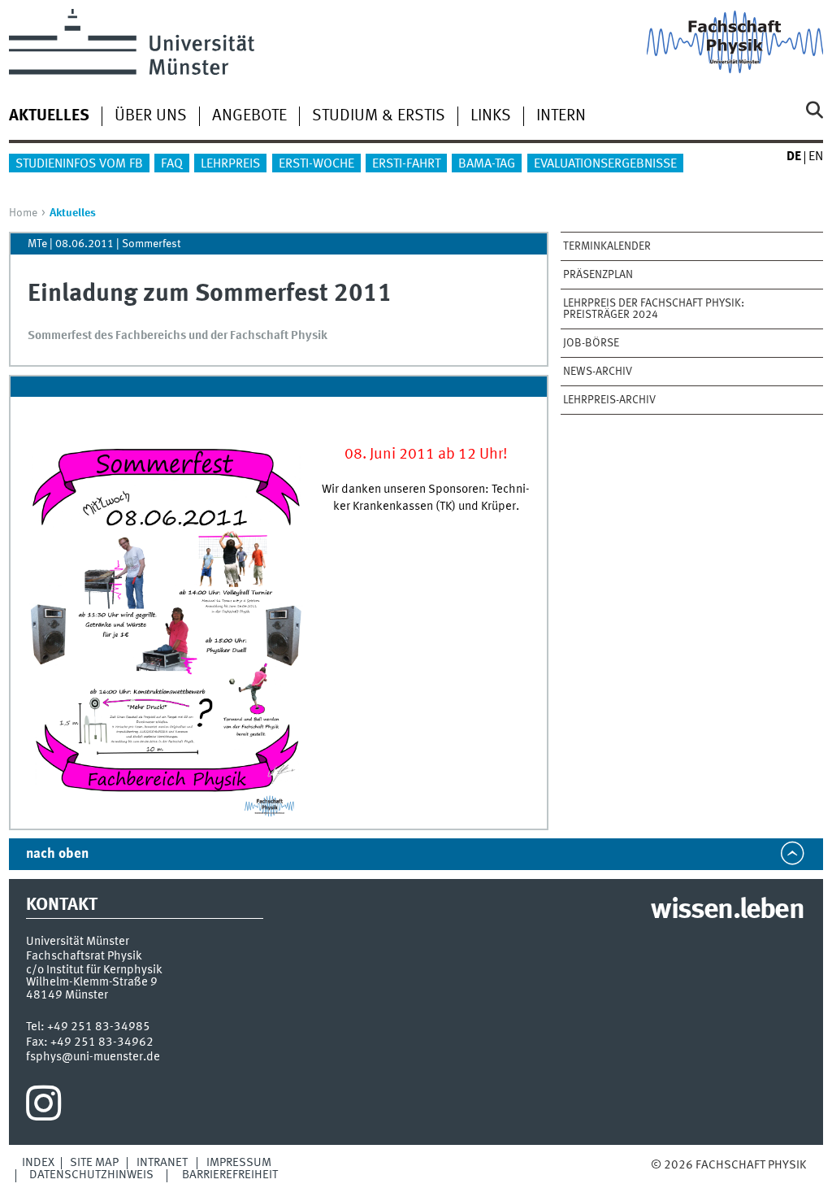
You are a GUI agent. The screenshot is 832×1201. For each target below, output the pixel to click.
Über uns (151, 116)
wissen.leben (727, 910)
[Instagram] (43, 1107)
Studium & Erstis (378, 116)
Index (38, 1162)
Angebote (249, 116)
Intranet (162, 1162)
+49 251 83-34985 (98, 1026)
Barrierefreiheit (230, 1174)
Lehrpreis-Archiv (609, 400)
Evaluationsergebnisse (605, 164)
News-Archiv (597, 371)
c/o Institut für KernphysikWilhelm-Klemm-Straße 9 (94, 976)
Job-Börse (591, 343)
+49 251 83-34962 (102, 1042)
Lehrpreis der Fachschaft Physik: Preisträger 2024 (653, 309)
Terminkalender (607, 246)
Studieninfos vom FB (79, 164)
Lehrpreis (230, 164)
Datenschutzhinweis (91, 1174)
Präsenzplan (598, 275)
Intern (561, 116)
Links (490, 116)
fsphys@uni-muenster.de (93, 1057)
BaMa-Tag (486, 164)
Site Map (94, 1162)
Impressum (238, 1162)
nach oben (57, 854)
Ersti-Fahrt (406, 164)
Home (23, 213)
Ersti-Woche (316, 164)
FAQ (172, 164)
